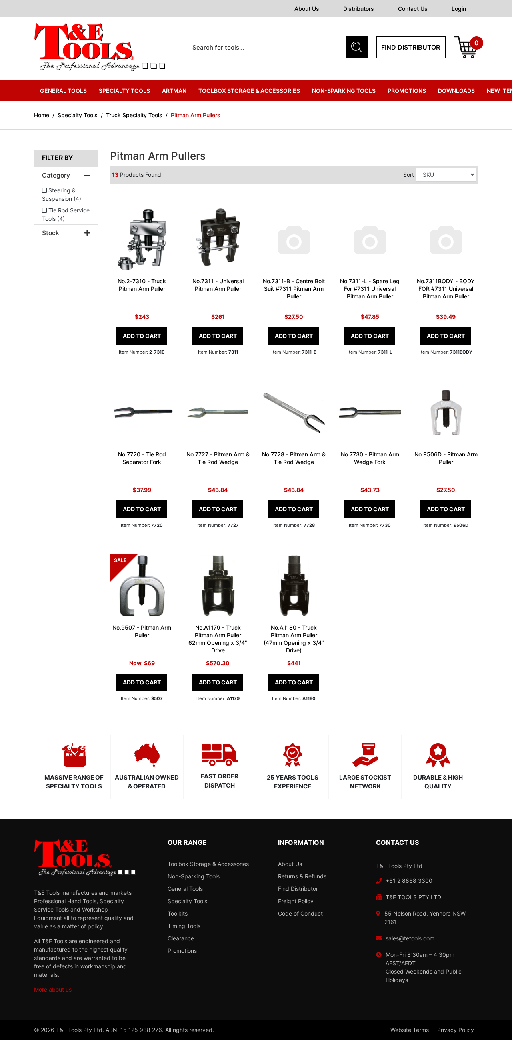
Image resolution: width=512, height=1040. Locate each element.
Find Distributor (298, 888)
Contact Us (413, 8)
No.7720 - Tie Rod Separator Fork (142, 458)
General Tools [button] (63, 90)
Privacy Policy (455, 1030)
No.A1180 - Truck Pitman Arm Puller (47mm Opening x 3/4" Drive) (294, 639)
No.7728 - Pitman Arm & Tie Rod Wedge (294, 458)
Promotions (407, 90)
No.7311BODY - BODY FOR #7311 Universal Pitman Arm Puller (446, 289)
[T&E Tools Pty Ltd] (99, 46)
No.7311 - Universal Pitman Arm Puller (218, 285)
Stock (50, 233)
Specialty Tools (187, 901)
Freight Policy (296, 901)
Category (56, 175)
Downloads (456, 90)
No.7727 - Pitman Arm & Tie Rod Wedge (218, 458)
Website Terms (409, 1030)
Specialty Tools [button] (124, 90)
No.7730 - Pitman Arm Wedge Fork (370, 458)
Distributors (358, 8)
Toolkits (178, 913)
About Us (306, 8)
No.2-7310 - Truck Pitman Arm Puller (142, 285)
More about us (53, 989)
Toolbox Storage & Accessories (208, 863)
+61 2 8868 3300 (409, 880)
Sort (408, 174)
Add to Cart (142, 335)
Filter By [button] (57, 158)
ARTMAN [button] (174, 90)
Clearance (181, 938)
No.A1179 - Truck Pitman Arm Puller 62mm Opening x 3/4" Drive (217, 639)
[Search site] (357, 47)
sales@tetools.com (410, 938)
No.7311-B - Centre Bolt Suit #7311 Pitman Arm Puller (294, 289)
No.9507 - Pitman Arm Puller (141, 631)
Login (459, 8)
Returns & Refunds (302, 876)
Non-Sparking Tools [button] (344, 90)
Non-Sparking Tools (194, 876)
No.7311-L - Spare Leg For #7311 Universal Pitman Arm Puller (370, 289)
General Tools (185, 888)
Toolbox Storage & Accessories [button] (249, 90)
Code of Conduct (300, 913)
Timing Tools (184, 925)
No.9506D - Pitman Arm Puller (446, 458)
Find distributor (410, 47)
